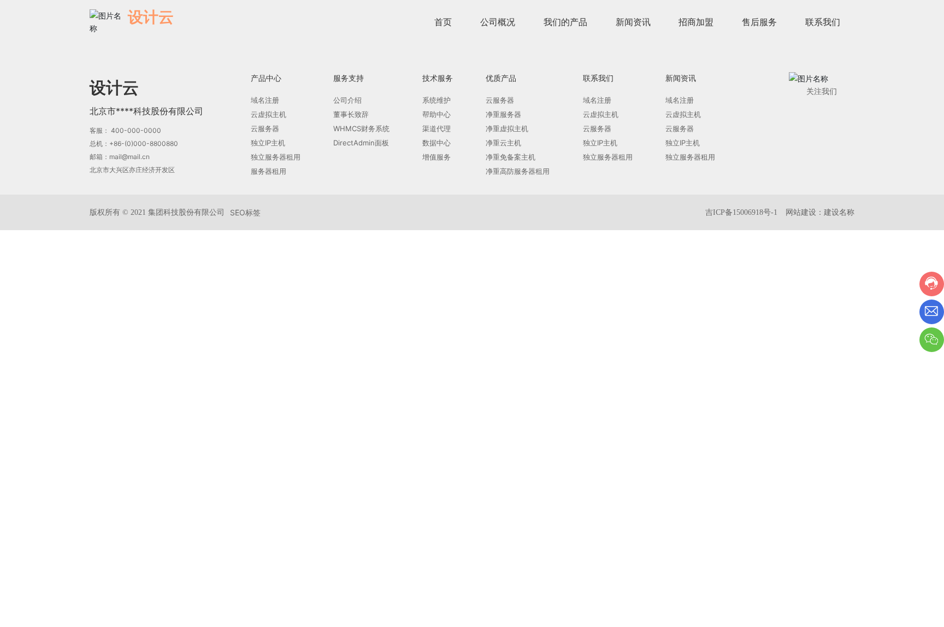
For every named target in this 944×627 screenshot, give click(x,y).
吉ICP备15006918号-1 (741, 212)
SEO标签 (245, 212)
